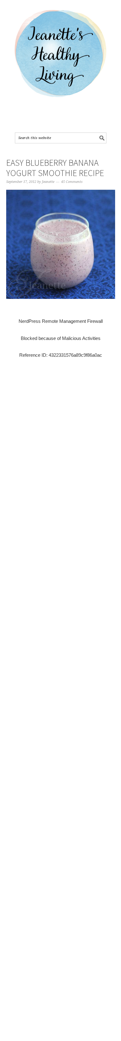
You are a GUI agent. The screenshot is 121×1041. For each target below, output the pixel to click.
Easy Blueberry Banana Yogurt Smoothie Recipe (55, 168)
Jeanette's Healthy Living (60, 56)
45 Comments (72, 182)
